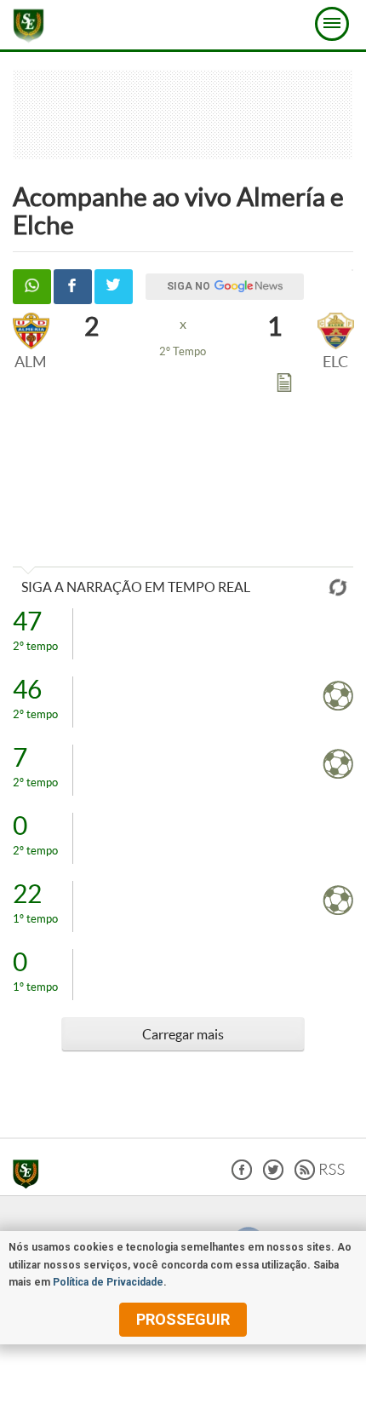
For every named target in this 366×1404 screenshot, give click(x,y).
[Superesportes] (30, 1176)
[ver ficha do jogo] (284, 386)
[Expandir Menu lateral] (332, 24)
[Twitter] (273, 1175)
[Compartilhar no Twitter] (113, 286)
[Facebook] (242, 1175)
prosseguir (183, 1319)
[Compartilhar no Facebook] (73, 286)
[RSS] (320, 1175)
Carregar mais (183, 1034)
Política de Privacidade (108, 1282)
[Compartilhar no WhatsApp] (32, 286)
